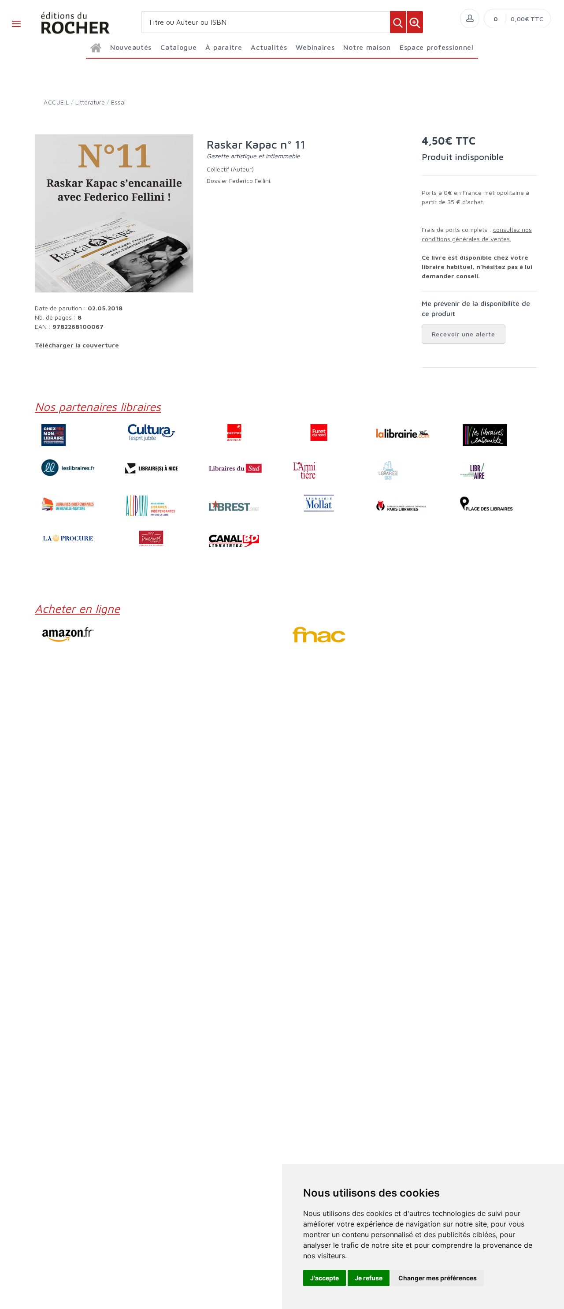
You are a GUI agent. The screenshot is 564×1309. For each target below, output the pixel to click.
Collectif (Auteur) (230, 169)
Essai (118, 102)
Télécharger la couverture (77, 345)
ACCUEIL (56, 102)
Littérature (90, 102)
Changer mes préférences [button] (437, 1278)
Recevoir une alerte (464, 334)
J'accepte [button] (324, 1278)
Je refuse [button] (368, 1278)
